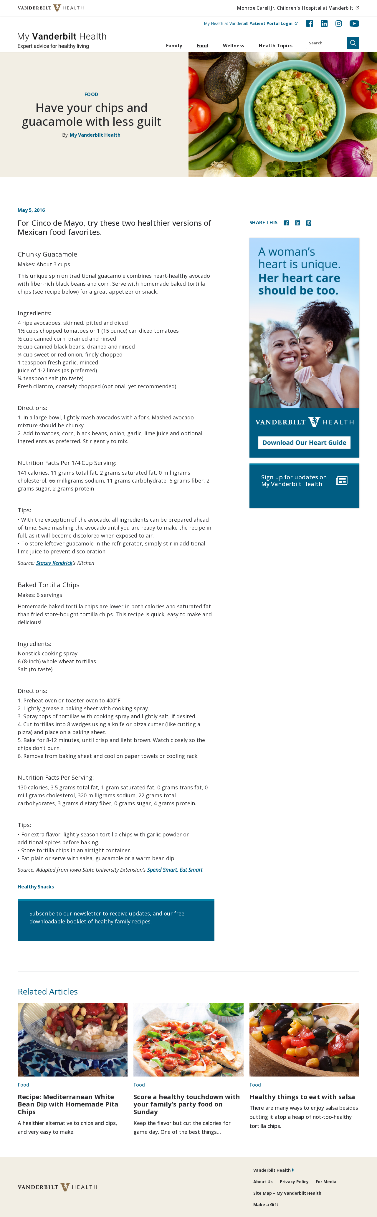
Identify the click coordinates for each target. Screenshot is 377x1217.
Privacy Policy (294, 1181)
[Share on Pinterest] (308, 222)
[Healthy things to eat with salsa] (304, 1040)
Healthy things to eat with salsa (302, 1096)
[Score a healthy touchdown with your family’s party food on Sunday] (188, 1040)
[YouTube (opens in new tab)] (354, 23)
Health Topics (275, 45)
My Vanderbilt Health (95, 135)
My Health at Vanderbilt (251, 23)
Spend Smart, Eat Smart (175, 869)
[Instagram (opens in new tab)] (338, 23)
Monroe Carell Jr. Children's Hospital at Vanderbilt (298, 7)
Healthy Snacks (36, 886)
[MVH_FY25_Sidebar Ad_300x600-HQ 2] (304, 348)
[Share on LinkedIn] (297, 222)
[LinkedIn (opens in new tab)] (324, 23)
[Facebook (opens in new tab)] (309, 23)
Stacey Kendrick (54, 562)
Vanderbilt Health (272, 1170)
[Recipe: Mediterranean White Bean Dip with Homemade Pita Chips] (73, 1040)
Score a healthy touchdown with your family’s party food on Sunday (186, 1104)
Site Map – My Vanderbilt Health (287, 1193)
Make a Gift (265, 1204)
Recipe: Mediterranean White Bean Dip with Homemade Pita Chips (68, 1104)
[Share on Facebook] (286, 222)
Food (202, 45)
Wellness (233, 45)
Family (174, 45)
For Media (326, 1181)
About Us (263, 1181)
